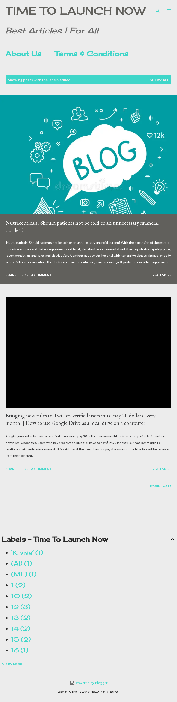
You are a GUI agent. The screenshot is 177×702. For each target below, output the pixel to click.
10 (20, 596)
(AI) (20, 563)
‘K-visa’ (26, 552)
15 (19, 639)
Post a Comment (36, 275)
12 (19, 606)
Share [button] (11, 275)
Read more (161, 275)
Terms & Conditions (92, 53)
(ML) (22, 574)
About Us (24, 53)
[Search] (157, 8)
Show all (159, 80)
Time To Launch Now (75, 10)
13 (19, 617)
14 (19, 628)
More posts (160, 486)
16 (18, 650)
